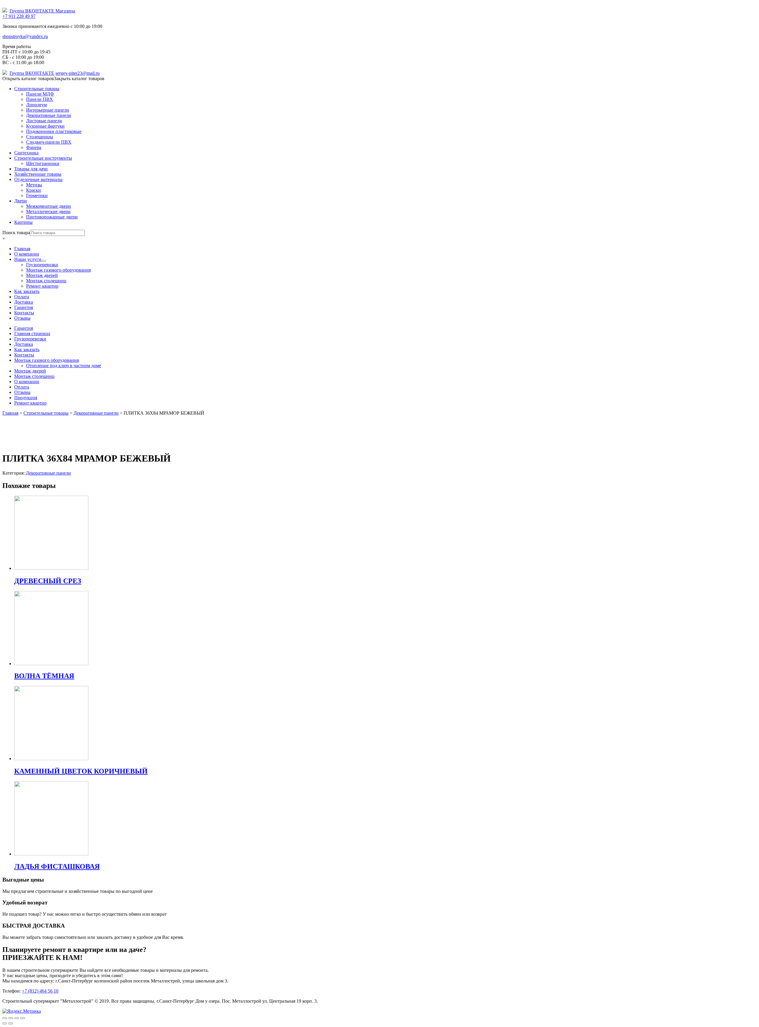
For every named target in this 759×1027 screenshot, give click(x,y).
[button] (53, 78)
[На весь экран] (16, 1018)
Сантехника (26, 152)
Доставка (23, 344)
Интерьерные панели (47, 109)
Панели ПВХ (39, 99)
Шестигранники (42, 163)
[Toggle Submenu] (43, 261)
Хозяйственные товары (37, 174)
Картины (23, 222)
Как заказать (26, 349)
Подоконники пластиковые (54, 131)
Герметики (37, 195)
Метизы (34, 184)
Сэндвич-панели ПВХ (48, 142)
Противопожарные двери (52, 216)
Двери (20, 200)
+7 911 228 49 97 (19, 16)
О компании (26, 381)
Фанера (33, 147)
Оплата (21, 386)
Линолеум (36, 104)
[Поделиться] (10, 1018)
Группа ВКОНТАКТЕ (31, 73)
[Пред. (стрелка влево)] (4, 1023)
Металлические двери (48, 211)
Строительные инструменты (43, 158)
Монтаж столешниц (34, 376)
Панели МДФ (40, 93)
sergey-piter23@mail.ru (77, 73)
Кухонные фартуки (45, 126)
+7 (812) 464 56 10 (40, 990)
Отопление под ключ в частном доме (63, 365)
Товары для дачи (31, 168)
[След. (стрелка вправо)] (10, 1023)
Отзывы (22, 392)
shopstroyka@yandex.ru (25, 36)
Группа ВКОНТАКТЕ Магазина (42, 10)
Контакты (24, 354)
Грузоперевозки (30, 338)
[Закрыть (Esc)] (4, 1018)
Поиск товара (16, 232)
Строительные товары (36, 88)
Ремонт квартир (30, 402)
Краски (33, 190)
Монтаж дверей (30, 370)
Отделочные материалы (38, 179)
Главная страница (32, 333)
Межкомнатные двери (48, 206)
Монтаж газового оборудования (46, 360)
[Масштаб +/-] (22, 1018)
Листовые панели (44, 120)
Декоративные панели (48, 115)
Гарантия (23, 328)
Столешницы (39, 136)
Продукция (25, 397)
